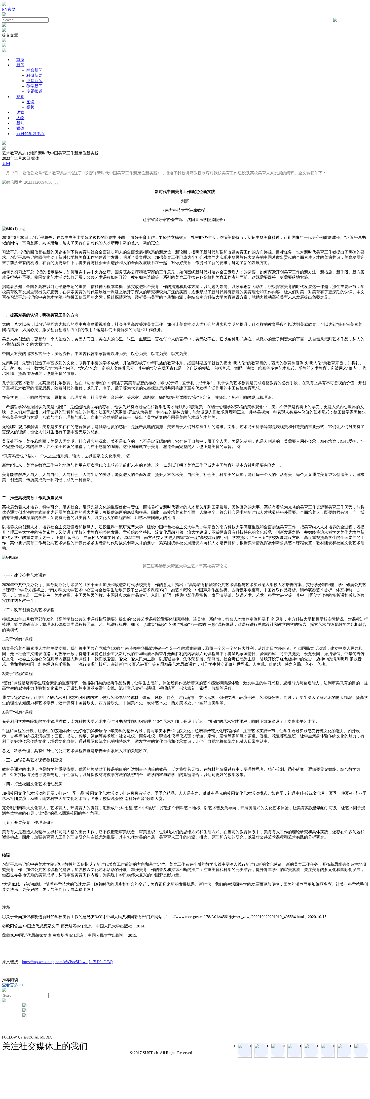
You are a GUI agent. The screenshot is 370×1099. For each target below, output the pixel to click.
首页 (20, 59)
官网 (12, 9)
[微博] (344, 1051)
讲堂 (20, 112)
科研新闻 (34, 75)
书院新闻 (34, 81)
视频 (30, 107)
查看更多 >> (13, 985)
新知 (20, 123)
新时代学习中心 (30, 134)
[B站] (328, 1051)
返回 (6, 163)
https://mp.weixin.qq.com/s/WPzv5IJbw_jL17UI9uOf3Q (67, 962)
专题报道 (34, 91)
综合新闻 (34, 70)
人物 (20, 118)
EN (5, 9)
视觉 (20, 96)
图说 (30, 102)
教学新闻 (34, 86)
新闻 (20, 65)
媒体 (20, 128)
